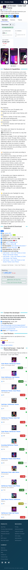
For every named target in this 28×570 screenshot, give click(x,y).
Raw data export (5, 540)
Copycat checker (19, 531)
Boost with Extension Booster (14, 282)
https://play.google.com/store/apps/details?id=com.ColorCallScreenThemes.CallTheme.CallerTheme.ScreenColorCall (14, 326)
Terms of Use (4, 556)
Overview (5, 20)
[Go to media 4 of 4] (17, 66)
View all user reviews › (7, 345)
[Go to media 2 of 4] (13, 66)
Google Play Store (7, 27)
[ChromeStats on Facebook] (5, 562)
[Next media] (25, 56)
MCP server (4, 538)
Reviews (12, 20)
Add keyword (18, 540)
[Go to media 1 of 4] (11, 66)
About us (3, 547)
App (11, 9)
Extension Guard (5, 531)
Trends (20, 20)
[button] (2, 2)
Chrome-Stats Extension (7, 529)
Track (12, 24)
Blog (2, 552)
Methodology (4, 550)
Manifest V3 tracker (19, 533)
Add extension (18, 538)
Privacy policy (10, 244)
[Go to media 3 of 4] (15, 66)
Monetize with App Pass (15, 279)
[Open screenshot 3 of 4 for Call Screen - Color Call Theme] (23, 56)
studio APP (5, 9)
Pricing (16, 526)
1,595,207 (9, 273)
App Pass (3, 526)
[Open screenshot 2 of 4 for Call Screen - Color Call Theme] (14, 56)
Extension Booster (5, 533)
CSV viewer (18, 536)
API (2, 536)
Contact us (3, 554)
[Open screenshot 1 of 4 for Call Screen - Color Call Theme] (5, 56)
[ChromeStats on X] (8, 562)
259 (11, 235)
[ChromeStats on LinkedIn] (2, 562)
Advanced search (19, 529)
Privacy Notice (4, 559)
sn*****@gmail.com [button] (11, 242)
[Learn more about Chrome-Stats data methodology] (19, 247)
